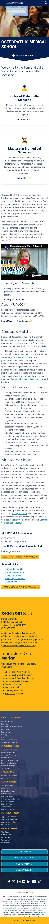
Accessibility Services (9, 750)
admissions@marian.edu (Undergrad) (18, 633)
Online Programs (22, 681)
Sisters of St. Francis (37, 912)
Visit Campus (23, 321)
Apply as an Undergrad (9, 817)
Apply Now (23, 851)
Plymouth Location (23, 675)
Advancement (6, 788)
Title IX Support (6, 768)
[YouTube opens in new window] (34, 882)
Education (5, 729)
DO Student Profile (13, 575)
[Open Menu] (3, 3)
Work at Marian (23, 870)
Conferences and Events (10, 799)
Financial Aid (5, 825)
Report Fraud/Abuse (8, 763)
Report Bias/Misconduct (10, 760)
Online (3, 737)
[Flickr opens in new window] (23, 882)
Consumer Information (9, 752)
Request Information (24, 920)
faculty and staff (19, 513)
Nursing (4, 735)
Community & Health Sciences (12, 727)
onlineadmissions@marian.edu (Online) (19, 642)
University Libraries (8, 809)
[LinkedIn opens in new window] (28, 882)
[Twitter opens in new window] (14, 882)
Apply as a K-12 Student (9, 822)
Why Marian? (6, 840)
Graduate (9, 684)
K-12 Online (10, 693)
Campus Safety (6, 794)
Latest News (5, 843)
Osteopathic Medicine (9, 740)
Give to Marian (23, 864)
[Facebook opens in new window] (9, 882)
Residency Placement (15, 578)
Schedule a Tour (23, 858)
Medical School (12, 687)
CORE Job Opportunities (10, 755)
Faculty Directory (7, 837)
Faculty (7, 299)
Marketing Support (8, 804)
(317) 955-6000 (8, 628)
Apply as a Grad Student (9, 819)
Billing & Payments (8, 791)
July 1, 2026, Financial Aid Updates (19, 557)
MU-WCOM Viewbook (14, 572)
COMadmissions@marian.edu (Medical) (19, 636)
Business (4, 724)
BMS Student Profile (14, 569)
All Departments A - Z (8, 786)
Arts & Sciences (7, 721)
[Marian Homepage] (14, 3)
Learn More (22, 119)
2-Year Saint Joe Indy (24, 678)
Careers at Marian (7, 796)
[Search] (46, 3)
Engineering (5, 732)
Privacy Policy (6, 758)
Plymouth (4, 778)
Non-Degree (10, 690)
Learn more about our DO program (19, 587)
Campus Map (6, 835)
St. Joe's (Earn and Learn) (10, 742)
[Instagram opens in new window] (19, 882)
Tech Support (6, 807)
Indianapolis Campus (9, 776)
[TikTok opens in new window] (39, 882)
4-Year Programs (22, 672)
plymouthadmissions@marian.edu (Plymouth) (22, 639)
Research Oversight (8, 766)
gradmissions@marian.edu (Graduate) (18, 645)
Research (20, 299)
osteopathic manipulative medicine (28, 379)
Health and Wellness (8, 801)
